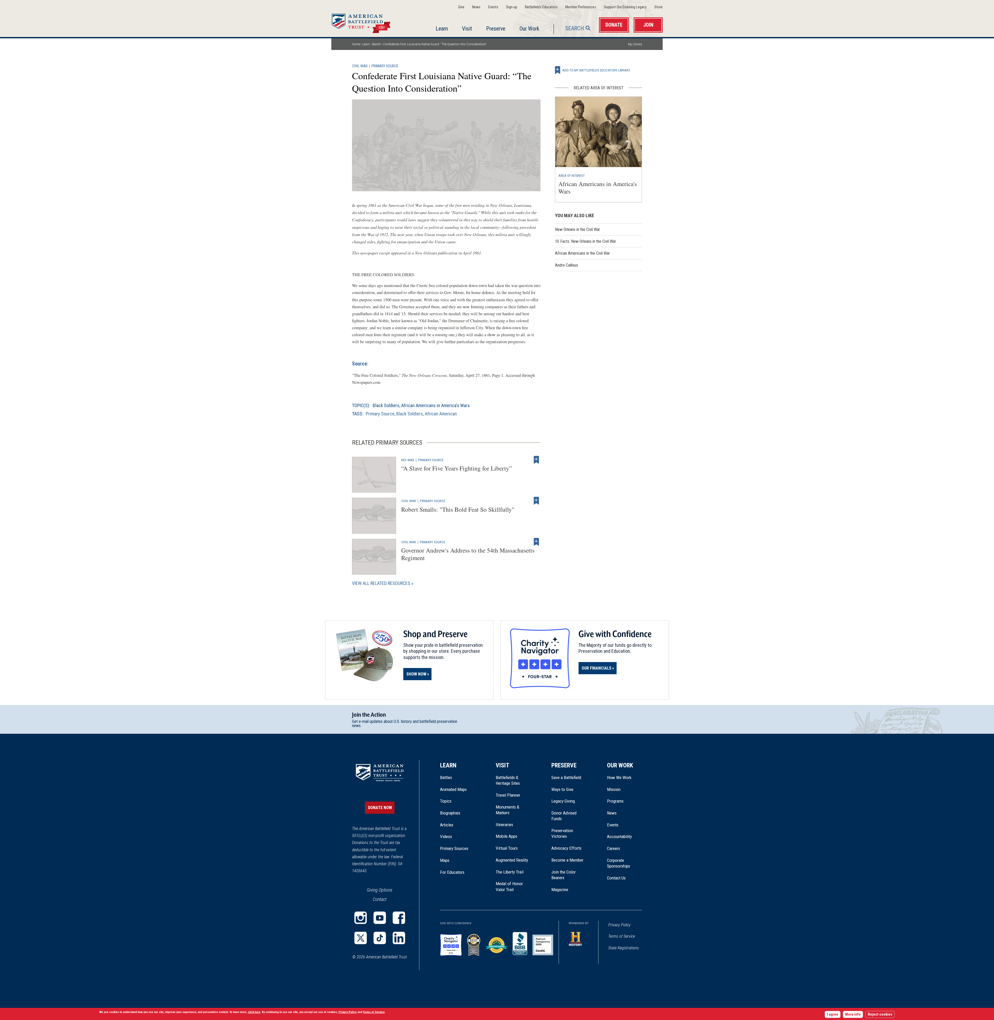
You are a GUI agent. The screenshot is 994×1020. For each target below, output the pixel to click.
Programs (615, 801)
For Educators (452, 872)
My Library (635, 44)
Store (658, 7)
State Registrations (623, 947)
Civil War (360, 66)
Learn (442, 28)
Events (493, 7)
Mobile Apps (506, 836)
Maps (444, 860)
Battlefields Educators (541, 7)
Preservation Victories (562, 833)
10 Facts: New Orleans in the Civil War (585, 241)
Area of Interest (571, 175)
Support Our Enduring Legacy (625, 7)
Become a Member (567, 860)
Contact (379, 899)
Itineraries (504, 824)
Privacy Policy (619, 924)
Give (461, 7)
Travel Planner (508, 795)
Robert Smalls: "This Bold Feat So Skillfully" (457, 509)
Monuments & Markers (507, 809)
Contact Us (616, 877)
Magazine (559, 889)
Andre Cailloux (566, 265)
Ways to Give (562, 789)
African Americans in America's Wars (435, 405)
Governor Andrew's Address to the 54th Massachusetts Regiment (468, 554)
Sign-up (511, 7)
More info (853, 1014)
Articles (446, 824)
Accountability (619, 836)
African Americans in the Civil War (582, 253)
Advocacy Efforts (566, 848)
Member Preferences (580, 7)
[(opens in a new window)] (360, 918)
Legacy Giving (568, 801)
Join (648, 25)
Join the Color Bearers (563, 874)
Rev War (407, 460)
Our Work (529, 28)
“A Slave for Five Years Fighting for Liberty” (456, 468)
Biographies (450, 813)
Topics (445, 801)
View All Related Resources (381, 583)
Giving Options (379, 890)
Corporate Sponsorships (618, 863)
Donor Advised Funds (563, 815)
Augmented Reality (512, 860)
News (476, 7)
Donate (614, 25)
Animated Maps (453, 789)
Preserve (495, 28)
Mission (613, 789)
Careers (613, 848)
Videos (446, 836)
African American (441, 413)
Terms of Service (621, 936)
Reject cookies (880, 1014)
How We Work (619, 777)
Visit (467, 28)
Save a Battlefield (566, 777)
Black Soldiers (386, 405)
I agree (832, 1014)
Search (574, 28)
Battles (446, 777)
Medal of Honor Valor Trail (512, 886)
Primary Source (384, 66)
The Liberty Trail (513, 872)
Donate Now (380, 807)
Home (367, 22)
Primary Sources (454, 848)
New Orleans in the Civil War (577, 229)
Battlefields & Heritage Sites (508, 780)
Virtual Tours (507, 848)
